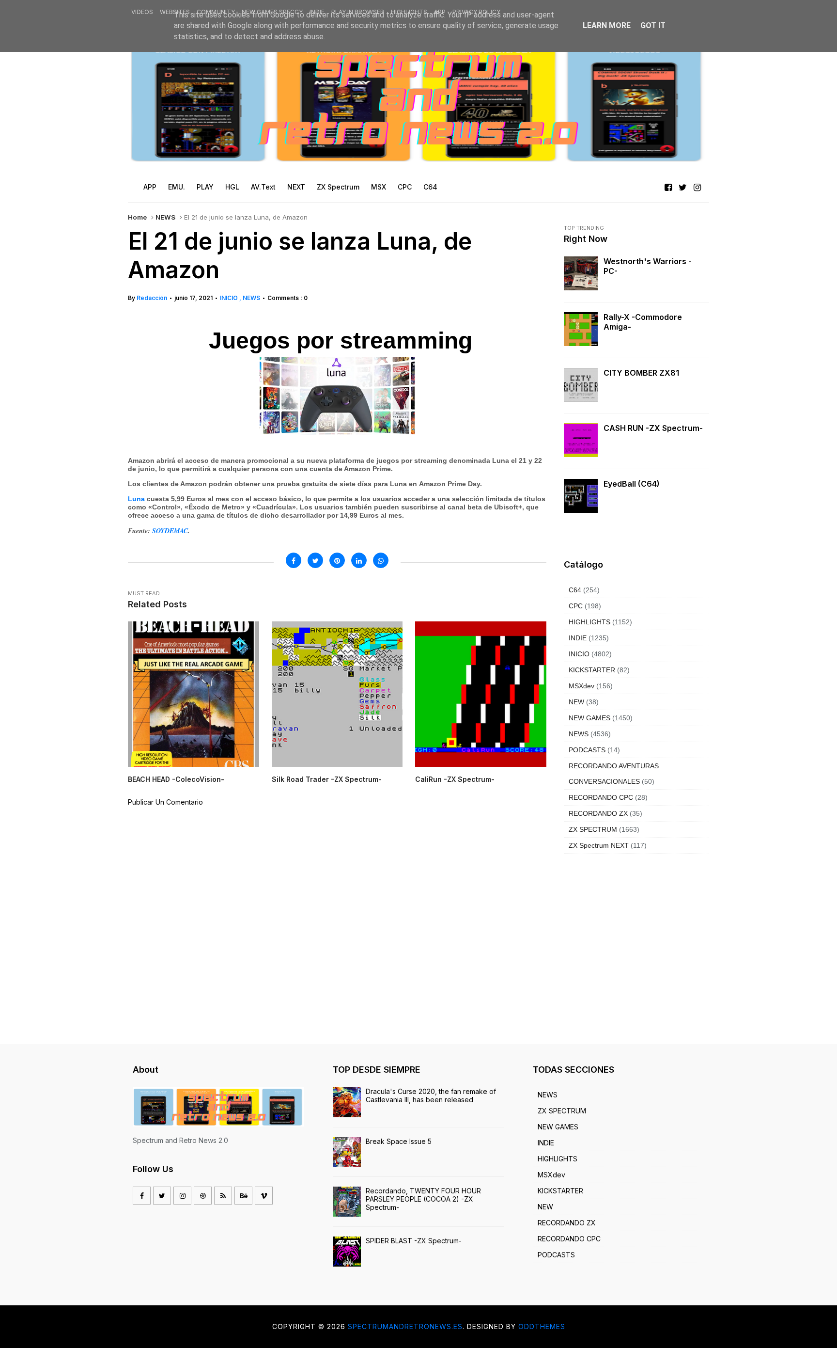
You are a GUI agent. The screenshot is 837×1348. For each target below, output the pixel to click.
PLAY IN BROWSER (357, 12)
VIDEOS (142, 12)
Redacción (152, 297)
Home (137, 217)
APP (440, 12)
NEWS (165, 217)
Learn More (607, 25)
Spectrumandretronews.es (405, 1326)
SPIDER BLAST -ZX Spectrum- (414, 1241)
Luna (136, 499)
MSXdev (581, 686)
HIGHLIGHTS (409, 12)
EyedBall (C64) (632, 484)
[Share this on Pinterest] (337, 560)
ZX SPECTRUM (593, 829)
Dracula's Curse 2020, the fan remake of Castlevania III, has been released (431, 1095)
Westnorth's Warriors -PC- (648, 266)
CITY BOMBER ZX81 (641, 373)
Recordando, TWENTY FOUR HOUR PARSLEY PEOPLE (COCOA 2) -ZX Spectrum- (423, 1199)
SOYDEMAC (169, 531)
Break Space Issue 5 (399, 1141)
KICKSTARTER (592, 670)
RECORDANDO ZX (598, 813)
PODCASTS (587, 750)
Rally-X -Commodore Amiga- (643, 322)
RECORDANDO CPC (601, 797)
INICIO (229, 297)
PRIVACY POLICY (476, 12)
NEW (576, 702)
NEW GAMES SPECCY (272, 12)
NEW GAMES (589, 718)
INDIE (317, 12)
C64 (575, 590)
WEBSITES (175, 12)
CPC (576, 606)
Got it (653, 25)
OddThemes (541, 1326)
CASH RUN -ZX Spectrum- (653, 428)
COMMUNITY (216, 12)
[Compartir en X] (315, 560)
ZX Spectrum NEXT (599, 845)
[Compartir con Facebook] (293, 560)
